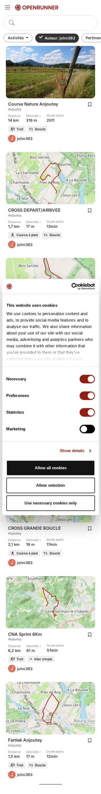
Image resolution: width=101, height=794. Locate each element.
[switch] (87, 395)
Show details (72, 450)
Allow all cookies (51, 467)
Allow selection (50, 485)
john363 (25, 138)
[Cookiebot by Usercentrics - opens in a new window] (72, 286)
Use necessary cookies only (51, 503)
